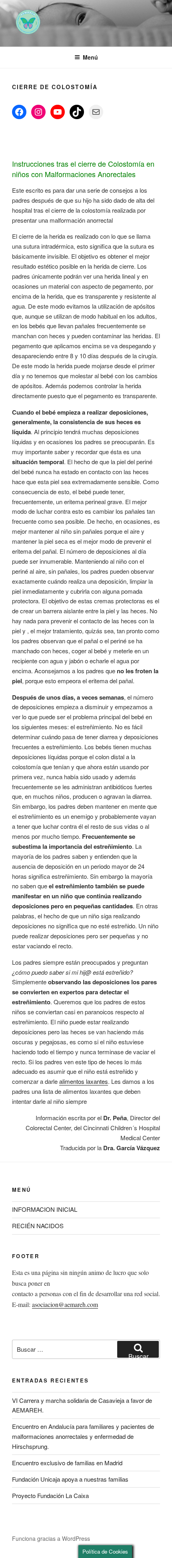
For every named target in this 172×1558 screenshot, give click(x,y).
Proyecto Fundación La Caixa (50, 1495)
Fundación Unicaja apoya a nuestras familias (70, 1479)
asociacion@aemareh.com (65, 1304)
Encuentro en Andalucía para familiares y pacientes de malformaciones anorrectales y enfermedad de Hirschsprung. (83, 1436)
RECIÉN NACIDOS (38, 1225)
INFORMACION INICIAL (44, 1209)
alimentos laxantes (83, 1081)
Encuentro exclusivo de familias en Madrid (67, 1462)
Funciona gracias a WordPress (51, 1538)
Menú (90, 57)
